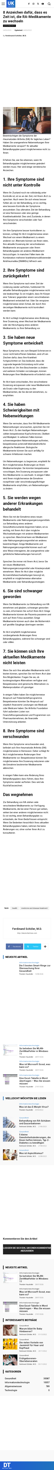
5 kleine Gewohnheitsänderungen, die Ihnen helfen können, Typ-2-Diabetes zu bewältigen (35, 1138)
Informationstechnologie (29, 962)
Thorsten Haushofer (26, 974)
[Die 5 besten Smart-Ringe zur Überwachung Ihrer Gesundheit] (10, 967)
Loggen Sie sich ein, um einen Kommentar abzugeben (27, 1249)
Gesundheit (9, 26)
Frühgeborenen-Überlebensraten (28, 1359)
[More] (45, 947)
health (14, 908)
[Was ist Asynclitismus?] (10, 1154)
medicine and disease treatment (34, 908)
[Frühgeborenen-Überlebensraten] (10, 1359)
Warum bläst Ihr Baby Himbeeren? (30, 1330)
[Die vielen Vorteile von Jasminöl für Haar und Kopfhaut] (10, 1344)
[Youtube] (42, 4)
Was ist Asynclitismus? (31, 1153)
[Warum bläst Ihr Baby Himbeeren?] (10, 1330)
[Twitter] (38, 4)
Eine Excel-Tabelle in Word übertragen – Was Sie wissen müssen (34, 1081)
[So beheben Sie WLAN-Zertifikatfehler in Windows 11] (10, 1050)
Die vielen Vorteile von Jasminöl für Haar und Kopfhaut (31, 1345)
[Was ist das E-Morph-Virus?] (10, 1108)
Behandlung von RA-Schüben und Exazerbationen (34, 1122)
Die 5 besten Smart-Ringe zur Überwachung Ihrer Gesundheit (35, 968)
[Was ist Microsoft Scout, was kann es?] (10, 1065)
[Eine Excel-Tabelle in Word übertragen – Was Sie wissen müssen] (10, 1079)
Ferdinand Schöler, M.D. (15, 35)
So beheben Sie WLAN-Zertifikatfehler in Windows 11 (33, 1051)
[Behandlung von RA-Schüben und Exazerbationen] (10, 1122)
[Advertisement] (27, 68)
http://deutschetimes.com (27, 933)
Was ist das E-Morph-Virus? (34, 1107)
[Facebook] (29, 4)
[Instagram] (33, 4)
